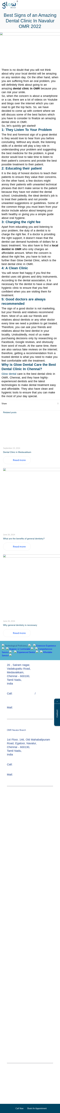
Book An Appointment (37, 1108)
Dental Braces (38, 1085)
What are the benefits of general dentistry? (24, 538)
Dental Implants (16, 1089)
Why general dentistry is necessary (20, 625)
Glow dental (9, 373)
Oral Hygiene (43, 1100)
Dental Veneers (16, 1085)
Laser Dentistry (16, 1093)
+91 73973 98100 (24, 693)
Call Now (19, 1108)
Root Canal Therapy (19, 1074)
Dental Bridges (37, 1082)
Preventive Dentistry (19, 1100)
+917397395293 (16, 697)
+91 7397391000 (23, 764)
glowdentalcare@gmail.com (30, 707)
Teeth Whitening (40, 1089)
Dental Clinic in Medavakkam (17, 452)
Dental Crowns (16, 1082)
